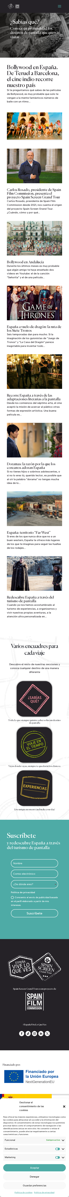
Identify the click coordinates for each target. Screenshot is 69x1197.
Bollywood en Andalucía (25, 262)
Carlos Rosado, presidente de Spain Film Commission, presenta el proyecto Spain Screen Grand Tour (34, 193)
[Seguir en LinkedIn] (40, 1033)
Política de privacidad (44, 1192)
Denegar (34, 1176)
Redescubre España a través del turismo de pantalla (30, 599)
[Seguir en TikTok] (28, 1033)
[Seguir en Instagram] (34, 1033)
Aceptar (34, 1167)
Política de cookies (23, 1192)
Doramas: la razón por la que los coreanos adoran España (31, 466)
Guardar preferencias (34, 1185)
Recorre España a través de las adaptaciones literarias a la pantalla (33, 397)
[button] (64, 1106)
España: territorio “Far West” (29, 533)
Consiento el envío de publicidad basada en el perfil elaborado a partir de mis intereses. (34, 901)
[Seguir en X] (47, 1033)
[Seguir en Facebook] (21, 1033)
